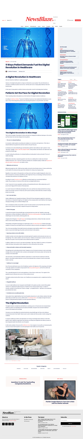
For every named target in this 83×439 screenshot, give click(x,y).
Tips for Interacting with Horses (62, 100)
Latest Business (63, 70)
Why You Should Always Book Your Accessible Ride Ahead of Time (61, 106)
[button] (9, 20)
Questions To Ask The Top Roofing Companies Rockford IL (23, 383)
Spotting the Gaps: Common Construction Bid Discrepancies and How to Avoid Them (72, 106)
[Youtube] (12, 424)
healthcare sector (26, 325)
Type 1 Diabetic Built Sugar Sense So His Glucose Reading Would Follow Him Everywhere (62, 85)
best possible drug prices (34, 267)
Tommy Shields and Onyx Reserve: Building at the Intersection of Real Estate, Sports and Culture (62, 93)
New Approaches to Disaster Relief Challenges (68, 57)
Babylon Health (26, 149)
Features (62, 65)
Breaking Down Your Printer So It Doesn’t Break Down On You (72, 100)
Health (7, 61)
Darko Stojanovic (14, 360)
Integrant (23, 219)
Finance (39, 427)
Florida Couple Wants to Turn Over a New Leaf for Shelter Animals (60, 402)
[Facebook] (3, 424)
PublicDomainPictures (16, 58)
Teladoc (16, 149)
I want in (70, 423)
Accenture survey (18, 179)
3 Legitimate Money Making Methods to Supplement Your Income (66, 62)
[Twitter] (6, 424)
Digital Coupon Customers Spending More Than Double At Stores (67, 73)
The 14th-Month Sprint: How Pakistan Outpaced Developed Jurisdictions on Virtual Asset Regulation (72, 86)
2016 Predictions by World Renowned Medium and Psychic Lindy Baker (68, 68)
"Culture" (71, 79)
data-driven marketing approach (34, 214)
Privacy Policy (73, 426)
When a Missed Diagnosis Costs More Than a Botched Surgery (67, 150)
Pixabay (22, 58)
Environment (63, 54)
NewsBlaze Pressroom (28, 419)
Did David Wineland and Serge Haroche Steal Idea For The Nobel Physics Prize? (67, 51)
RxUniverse (44, 228)
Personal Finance (64, 59)
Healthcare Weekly (15, 99)
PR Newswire (26, 421)
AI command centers (32, 297)
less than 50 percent (37, 223)
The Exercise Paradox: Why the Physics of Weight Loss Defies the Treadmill (67, 144)
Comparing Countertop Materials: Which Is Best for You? (72, 92)
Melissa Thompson (13, 71)
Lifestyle (70, 90)
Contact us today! (12, 420)
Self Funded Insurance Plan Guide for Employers (67, 155)
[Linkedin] (9, 424)
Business (59, 90)
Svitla (18, 219)
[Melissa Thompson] (7, 71)
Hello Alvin (20, 149)
